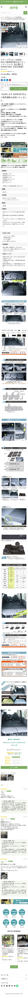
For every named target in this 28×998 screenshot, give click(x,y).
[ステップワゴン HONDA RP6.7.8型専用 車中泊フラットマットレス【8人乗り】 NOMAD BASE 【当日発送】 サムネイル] (3, 54)
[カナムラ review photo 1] (4, 875)
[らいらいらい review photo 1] (4, 835)
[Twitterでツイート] (4, 80)
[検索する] (25, 12)
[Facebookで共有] (2, 80)
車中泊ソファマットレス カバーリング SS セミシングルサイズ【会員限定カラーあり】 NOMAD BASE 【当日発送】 (8, 951)
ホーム (2, 17)
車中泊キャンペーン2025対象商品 (14, 17)
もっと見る (14, 967)
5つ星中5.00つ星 (17, 752)
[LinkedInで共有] (7, 80)
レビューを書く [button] (14, 767)
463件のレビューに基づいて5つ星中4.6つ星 (14, 742)
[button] (4, 71)
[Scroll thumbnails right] (26, 54)
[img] (4, 789)
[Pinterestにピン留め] (10, 80)
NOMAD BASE (4, 955)
